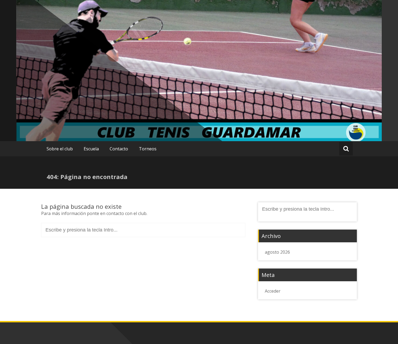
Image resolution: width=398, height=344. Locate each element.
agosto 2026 (277, 252)
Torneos (147, 149)
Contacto (119, 149)
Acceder (272, 291)
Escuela (91, 149)
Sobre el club (60, 149)
